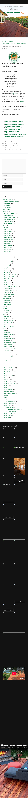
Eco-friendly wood (8, 371)
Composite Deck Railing (10, 217)
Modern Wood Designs (9, 393)
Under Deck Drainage (9, 294)
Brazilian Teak (7, 233)
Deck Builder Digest (9, 239)
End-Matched (7, 373)
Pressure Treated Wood (10, 276)
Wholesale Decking (9, 326)
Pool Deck (6, 271)
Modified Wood (6, 312)
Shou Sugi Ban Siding (9, 342)
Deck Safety (7, 251)
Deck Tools (7, 253)
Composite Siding (8, 334)
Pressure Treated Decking (10, 275)
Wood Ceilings (7, 405)
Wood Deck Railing (8, 223)
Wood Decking (7, 296)
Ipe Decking (6, 142)
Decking (5, 225)
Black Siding (7, 332)
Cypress (6, 366)
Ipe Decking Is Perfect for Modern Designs (13, 149)
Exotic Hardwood (8, 375)
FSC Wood (6, 379)
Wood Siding (7, 352)
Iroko (5, 387)
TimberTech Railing (7, 356)
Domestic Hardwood (9, 368)
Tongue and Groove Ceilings (13, 409)
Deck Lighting (7, 249)
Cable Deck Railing (8, 215)
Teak (5, 399)
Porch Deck (7, 273)
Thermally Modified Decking (11, 286)
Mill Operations (8, 322)
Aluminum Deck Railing (9, 213)
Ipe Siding (6, 336)
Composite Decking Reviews (11, 201)
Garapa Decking (8, 261)
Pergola (4, 328)
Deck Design (7, 243)
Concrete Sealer (6, 209)
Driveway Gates (8, 370)
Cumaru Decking (8, 237)
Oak (5, 397)
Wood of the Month (9, 413)
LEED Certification (8, 389)
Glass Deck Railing (8, 219)
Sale (5, 324)
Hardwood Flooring (9, 381)
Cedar (5, 364)
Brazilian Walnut (8, 235)
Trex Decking (7, 207)
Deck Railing (6, 211)
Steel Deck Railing (8, 221)
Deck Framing (7, 247)
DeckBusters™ (7, 255)
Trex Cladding (7, 350)
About (7, 751)
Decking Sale (6, 143)
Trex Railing (5, 358)
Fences (6, 377)
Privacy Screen (7, 278)
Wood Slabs (7, 417)
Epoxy (4, 306)
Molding (6, 395)
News (4, 314)
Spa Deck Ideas (8, 284)
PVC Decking (7, 280)
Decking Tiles (7, 302)
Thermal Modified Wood (8, 354)
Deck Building (7, 241)
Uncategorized (6, 360)
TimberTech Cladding (9, 348)
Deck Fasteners (8, 245)
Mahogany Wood (8, 391)
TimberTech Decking (9, 290)
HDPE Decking (7, 263)
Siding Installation (8, 346)
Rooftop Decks (8, 282)
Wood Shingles (8, 415)
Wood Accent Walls (9, 403)
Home (3, 751)
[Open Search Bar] (26, 2)
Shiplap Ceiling (9, 407)
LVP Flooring (7, 310)
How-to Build (7, 304)
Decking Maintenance (9, 259)
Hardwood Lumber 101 (10, 383)
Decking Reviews (14, 754)
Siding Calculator (8, 344)
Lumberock (7, 205)
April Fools (7, 316)
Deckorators (7, 203)
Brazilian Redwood (8, 231)
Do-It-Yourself (6, 298)
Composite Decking (7, 199)
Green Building (7, 318)
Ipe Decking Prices (14, 142)
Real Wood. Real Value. (15, 751)
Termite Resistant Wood (10, 401)
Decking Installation (9, 257)
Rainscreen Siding (8, 338)
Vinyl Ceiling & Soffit (11, 411)
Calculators (7, 300)
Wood (4, 362)
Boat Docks (7, 229)
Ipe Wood (6, 385)
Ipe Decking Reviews (15, 143)
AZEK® (6, 227)
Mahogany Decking (9, 267)
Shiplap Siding (7, 340)
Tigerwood (7, 288)
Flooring (5, 308)
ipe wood (15, 93)
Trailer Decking (8, 292)
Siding (4, 330)
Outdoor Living (8, 269)
